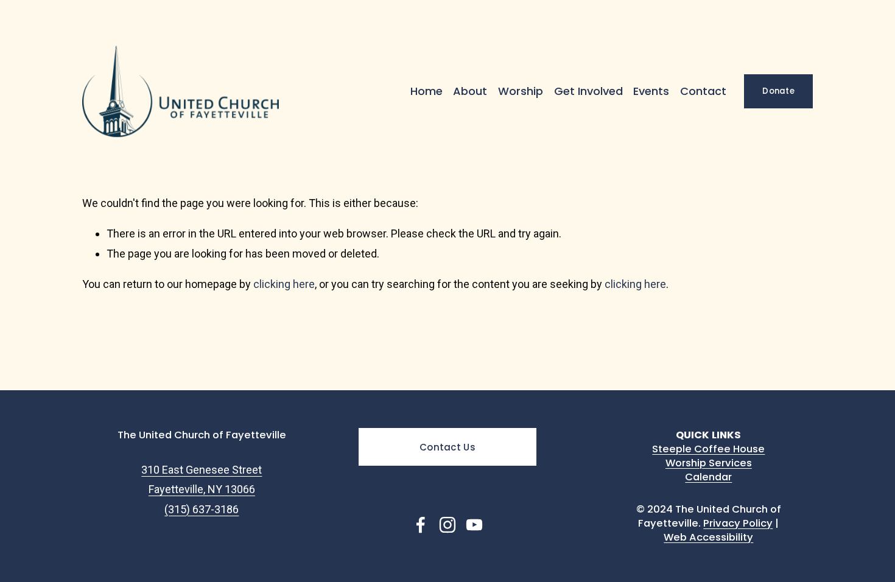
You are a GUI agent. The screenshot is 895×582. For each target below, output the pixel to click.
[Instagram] (447, 524)
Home (426, 91)
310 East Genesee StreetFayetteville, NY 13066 (201, 479)
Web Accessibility (708, 537)
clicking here (284, 284)
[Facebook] (420, 524)
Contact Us (447, 447)
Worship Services (708, 463)
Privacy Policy (738, 523)
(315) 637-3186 (201, 509)
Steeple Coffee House (708, 449)
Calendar (708, 477)
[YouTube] (474, 524)
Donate (778, 91)
